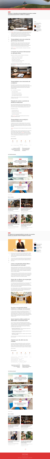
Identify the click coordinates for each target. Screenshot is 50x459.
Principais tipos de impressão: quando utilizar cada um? (13, 225)
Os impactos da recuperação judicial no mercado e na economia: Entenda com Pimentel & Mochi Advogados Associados (15, 149)
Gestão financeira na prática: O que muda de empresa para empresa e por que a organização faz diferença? (15, 366)
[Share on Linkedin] (8, 41)
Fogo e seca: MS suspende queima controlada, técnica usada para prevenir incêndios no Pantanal (39, 245)
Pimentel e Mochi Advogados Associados (14, 360)
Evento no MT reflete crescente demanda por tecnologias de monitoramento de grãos (39, 251)
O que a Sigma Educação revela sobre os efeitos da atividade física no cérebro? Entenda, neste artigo (20, 187)
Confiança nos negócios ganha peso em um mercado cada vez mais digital (20, 174)
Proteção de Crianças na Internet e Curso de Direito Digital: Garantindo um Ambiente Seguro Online (37, 24)
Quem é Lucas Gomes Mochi (21, 360)
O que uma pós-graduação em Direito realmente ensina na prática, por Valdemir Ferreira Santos (26, 209)
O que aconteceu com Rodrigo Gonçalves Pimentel (15, 358)
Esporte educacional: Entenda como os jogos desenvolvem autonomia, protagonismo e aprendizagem (26, 149)
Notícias (20, 389)
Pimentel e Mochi (20, 359)
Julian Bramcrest (18, 28)
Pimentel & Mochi (22, 358)
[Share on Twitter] (8, 38)
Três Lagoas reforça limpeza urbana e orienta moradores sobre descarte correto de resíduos (26, 225)
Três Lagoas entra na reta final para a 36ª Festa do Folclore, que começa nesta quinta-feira (13, 209)
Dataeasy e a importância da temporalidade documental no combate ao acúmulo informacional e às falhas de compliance (26, 366)
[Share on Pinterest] (8, 39)
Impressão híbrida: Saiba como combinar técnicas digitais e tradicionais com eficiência (39, 30)
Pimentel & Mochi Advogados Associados (14, 359)
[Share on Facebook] (8, 36)
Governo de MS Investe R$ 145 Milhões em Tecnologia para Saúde (39, 248)
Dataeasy (15, 64)
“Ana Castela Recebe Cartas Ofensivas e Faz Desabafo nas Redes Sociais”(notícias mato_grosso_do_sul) (39, 26)
